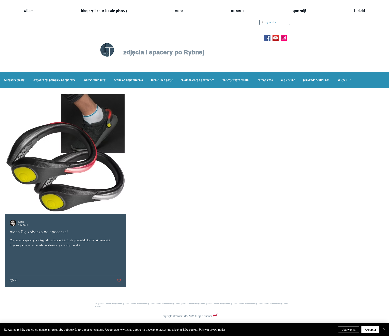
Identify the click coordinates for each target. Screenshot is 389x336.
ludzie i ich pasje (162, 79)
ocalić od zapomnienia (128, 79)
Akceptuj (370, 329)
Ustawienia (349, 329)
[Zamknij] (384, 329)
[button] (299, 11)
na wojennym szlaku (235, 79)
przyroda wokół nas (316, 79)
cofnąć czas (265, 79)
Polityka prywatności (212, 329)
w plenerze (288, 79)
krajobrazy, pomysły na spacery (54, 79)
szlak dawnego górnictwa (197, 79)
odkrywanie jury (94, 79)
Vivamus (179, 316)
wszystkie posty (14, 79)
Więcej (342, 79)
